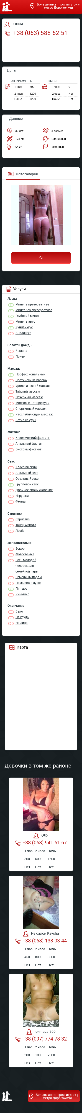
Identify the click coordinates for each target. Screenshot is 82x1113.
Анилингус (23, 333)
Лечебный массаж (29, 397)
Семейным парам (28, 577)
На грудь (22, 617)
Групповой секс (27, 484)
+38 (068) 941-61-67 (45, 842)
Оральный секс (26, 478)
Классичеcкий (26, 467)
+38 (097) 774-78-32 (45, 1039)
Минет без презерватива (33, 310)
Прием (20, 356)
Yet (41, 257)
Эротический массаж (31, 380)
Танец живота (25, 525)
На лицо (21, 623)
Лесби (20, 530)
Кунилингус (24, 327)
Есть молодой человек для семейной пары (26, 565)
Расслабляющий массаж (34, 414)
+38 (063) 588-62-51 (40, 32)
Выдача (21, 351)
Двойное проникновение (34, 490)
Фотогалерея (27, 174)
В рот (19, 611)
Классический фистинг (32, 438)
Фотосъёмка (24, 554)
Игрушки (22, 496)
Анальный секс (26, 473)
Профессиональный (30, 374)
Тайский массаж (27, 391)
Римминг (22, 594)
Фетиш (20, 501)
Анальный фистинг (29, 443)
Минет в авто (25, 321)
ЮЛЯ (45, 835)
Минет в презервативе (32, 304)
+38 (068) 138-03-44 (45, 941)
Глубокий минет (27, 316)
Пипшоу (21, 588)
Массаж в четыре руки (32, 403)
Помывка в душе (28, 583)
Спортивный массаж (30, 408)
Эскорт (20, 548)
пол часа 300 (44, 1032)
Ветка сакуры (25, 420)
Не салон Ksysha (44, 933)
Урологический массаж (33, 386)
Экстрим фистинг (28, 449)
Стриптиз (22, 519)
